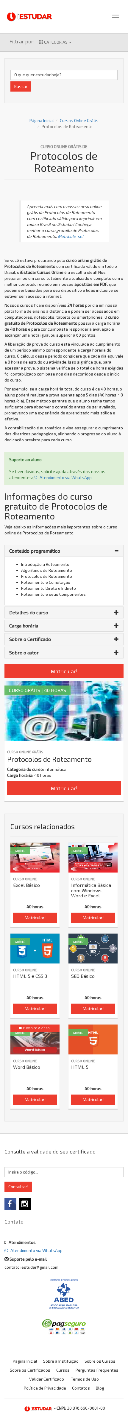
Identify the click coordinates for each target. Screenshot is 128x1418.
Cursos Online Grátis (79, 120)
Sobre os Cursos (100, 1361)
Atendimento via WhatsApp (65, 477)
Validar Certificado (46, 1378)
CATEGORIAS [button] (55, 42)
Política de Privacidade (45, 1387)
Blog (100, 1387)
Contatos (81, 1387)
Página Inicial (41, 120)
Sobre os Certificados (30, 1370)
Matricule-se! (70, 236)
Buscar (20, 86)
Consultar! (18, 1186)
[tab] (64, 551)
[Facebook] (10, 1204)
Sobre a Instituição (61, 1361)
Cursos (63, 1370)
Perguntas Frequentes (97, 1370)
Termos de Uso (85, 1378)
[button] (64, 551)
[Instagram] (25, 1204)
